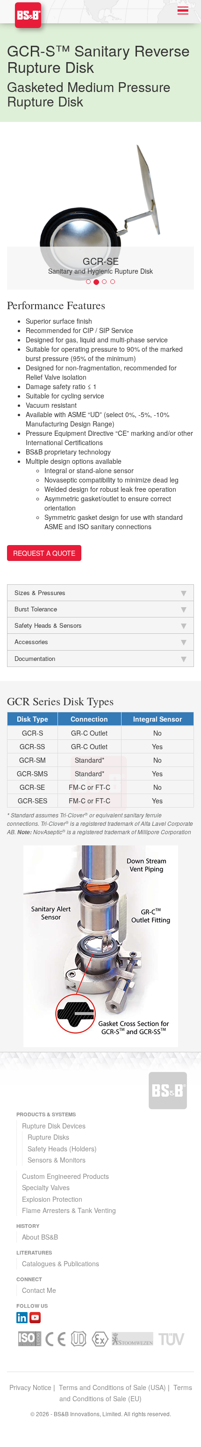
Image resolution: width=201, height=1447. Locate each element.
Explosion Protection (52, 1199)
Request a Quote (44, 553)
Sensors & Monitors (57, 1159)
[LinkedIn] (22, 1316)
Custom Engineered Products (65, 1176)
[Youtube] (35, 1316)
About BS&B (40, 1236)
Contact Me (39, 1290)
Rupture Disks (48, 1137)
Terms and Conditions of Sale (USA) (112, 1387)
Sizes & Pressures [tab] (39, 592)
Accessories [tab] (31, 641)
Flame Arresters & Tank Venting (69, 1210)
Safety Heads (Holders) (62, 1148)
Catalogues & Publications (60, 1263)
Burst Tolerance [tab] (35, 608)
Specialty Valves (46, 1187)
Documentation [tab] (34, 658)
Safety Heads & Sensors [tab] (48, 625)
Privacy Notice (30, 1387)
